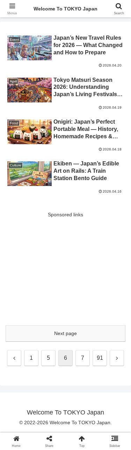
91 (100, 358)
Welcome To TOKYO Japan (65, 8)
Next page (65, 333)
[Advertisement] (65, 268)
